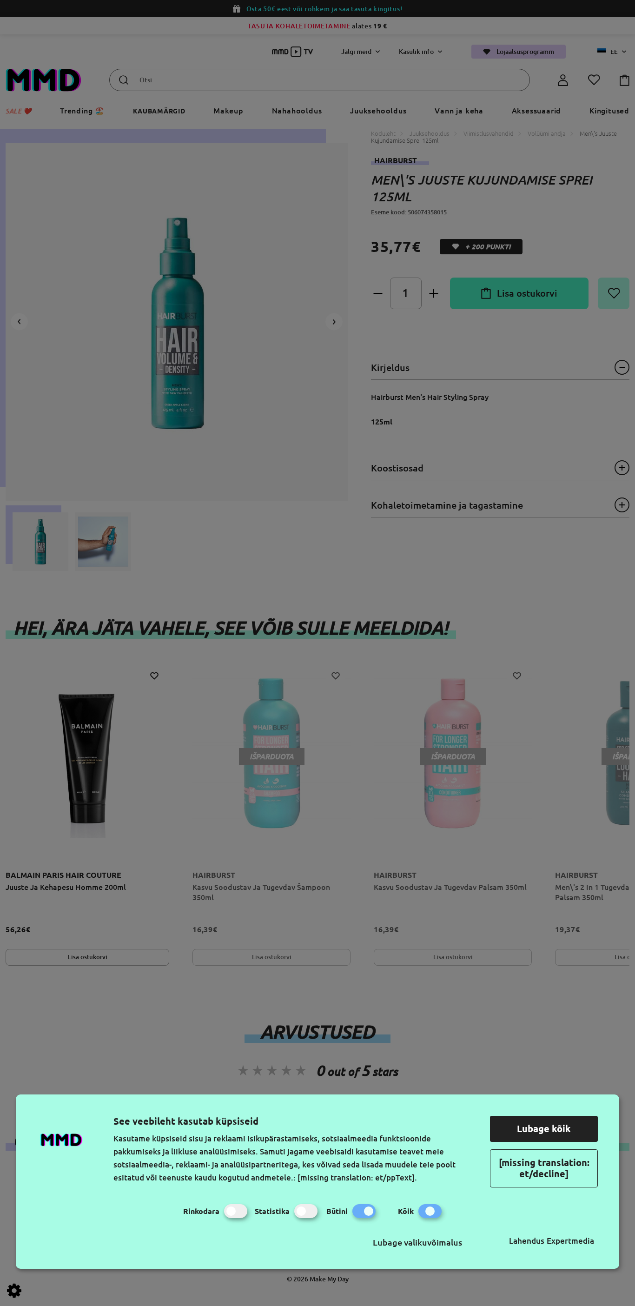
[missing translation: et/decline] (544, 1168)
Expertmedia (570, 1240)
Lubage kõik (544, 1128)
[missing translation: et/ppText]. (357, 1177)
